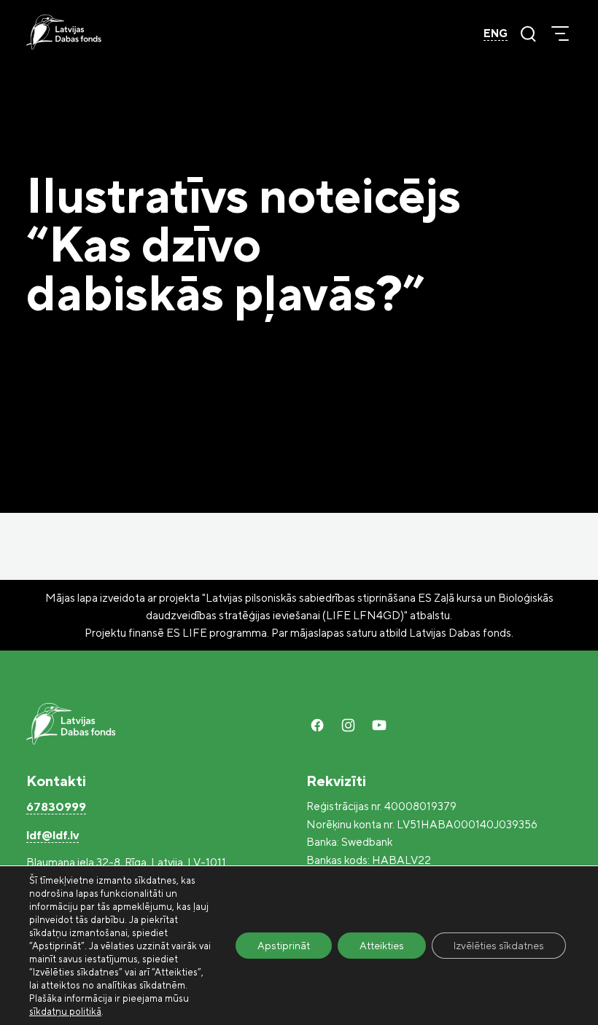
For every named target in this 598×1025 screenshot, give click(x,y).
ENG (496, 33)
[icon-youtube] (379, 725)
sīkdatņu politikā (65, 1011)
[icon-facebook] (317, 725)
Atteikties (382, 945)
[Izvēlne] (560, 33)
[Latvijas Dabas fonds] (63, 32)
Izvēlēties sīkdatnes (499, 945)
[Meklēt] (528, 33)
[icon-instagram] (348, 725)
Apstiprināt (283, 945)
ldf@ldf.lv (52, 834)
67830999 (56, 806)
